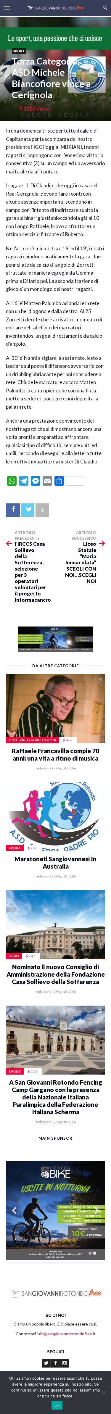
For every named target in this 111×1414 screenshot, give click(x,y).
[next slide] (97, 1210)
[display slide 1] (90, 1253)
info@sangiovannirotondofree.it (66, 1333)
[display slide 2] (94, 1253)
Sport (19, 51)
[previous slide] (14, 1210)
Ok (57, 1405)
